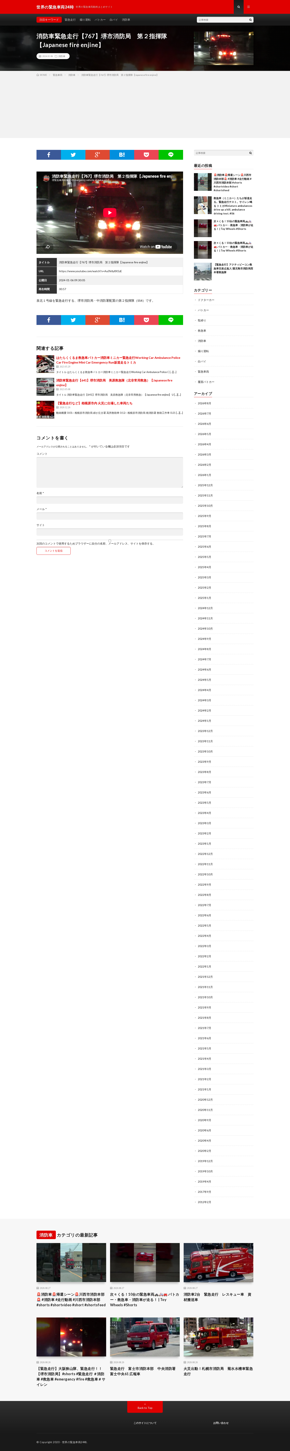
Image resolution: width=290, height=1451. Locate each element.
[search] (251, 20)
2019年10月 (205, 1171)
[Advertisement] (145, 106)
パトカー (100, 19)
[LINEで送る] (171, 155)
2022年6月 (204, 915)
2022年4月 (204, 935)
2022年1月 (204, 966)
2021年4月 (204, 1058)
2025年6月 (204, 546)
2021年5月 (204, 1048)
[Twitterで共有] (73, 155)
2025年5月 (204, 557)
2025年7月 (204, 536)
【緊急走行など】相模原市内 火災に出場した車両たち (94, 403)
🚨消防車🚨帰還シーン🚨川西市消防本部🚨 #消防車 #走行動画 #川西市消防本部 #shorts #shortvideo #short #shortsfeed (233, 182)
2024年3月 (204, 700)
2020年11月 (205, 1109)
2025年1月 (204, 597)
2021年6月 (204, 1038)
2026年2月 (204, 464)
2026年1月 (204, 475)
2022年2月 (204, 956)
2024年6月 (204, 669)
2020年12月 (205, 1099)
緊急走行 (70, 19)
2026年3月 (204, 454)
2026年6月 (204, 423)
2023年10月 (205, 751)
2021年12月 (205, 976)
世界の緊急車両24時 (74, 1442)
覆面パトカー (206, 381)
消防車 (126, 19)
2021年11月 (205, 987)
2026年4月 (204, 444)
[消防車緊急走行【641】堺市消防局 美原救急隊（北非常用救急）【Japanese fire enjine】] (45, 387)
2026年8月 (204, 403)
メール (41, 509)
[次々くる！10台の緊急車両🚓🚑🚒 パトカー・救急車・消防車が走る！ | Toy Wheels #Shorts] (203, 228)
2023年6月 (204, 792)
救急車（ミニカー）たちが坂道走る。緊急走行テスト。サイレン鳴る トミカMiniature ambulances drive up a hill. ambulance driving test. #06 (233, 206)
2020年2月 (204, 1150)
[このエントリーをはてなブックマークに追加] (122, 155)
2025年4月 (204, 567)
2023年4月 (204, 813)
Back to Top (145, 1407)
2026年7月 (204, 413)
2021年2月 (204, 1079)
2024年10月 (205, 628)
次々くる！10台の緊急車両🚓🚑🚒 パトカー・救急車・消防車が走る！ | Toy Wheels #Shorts (233, 225)
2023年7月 (204, 782)
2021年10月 (205, 997)
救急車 (202, 330)
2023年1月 (204, 843)
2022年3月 (204, 946)
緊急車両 (203, 371)
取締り (202, 320)
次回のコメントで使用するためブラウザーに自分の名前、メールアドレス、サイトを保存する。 (95, 543)
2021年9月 (204, 1007)
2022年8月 (204, 894)
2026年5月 (204, 434)
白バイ (114, 19)
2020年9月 (204, 1120)
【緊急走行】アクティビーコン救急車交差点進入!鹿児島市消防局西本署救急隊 (233, 268)
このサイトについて (145, 1422)
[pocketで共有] (146, 155)
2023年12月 (205, 731)
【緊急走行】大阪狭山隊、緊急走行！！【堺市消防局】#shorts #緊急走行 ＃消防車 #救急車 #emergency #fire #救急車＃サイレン (70, 1376)
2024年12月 (205, 608)
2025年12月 (205, 485)
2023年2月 (204, 833)
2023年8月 (204, 772)
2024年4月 (204, 690)
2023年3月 (204, 823)
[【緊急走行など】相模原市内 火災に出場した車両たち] (45, 409)
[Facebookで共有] (48, 155)
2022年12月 (205, 853)
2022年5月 (204, 925)
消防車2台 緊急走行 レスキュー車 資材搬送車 (218, 1297)
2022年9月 (204, 884)
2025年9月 (204, 516)
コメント (42, 453)
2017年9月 (204, 1191)
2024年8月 (204, 649)
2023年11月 (205, 741)
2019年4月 (204, 1181)
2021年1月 (204, 1089)
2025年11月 (205, 495)
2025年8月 (204, 526)
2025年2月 (204, 587)
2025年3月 (204, 577)
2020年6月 (204, 1130)
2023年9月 (204, 761)
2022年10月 (205, 874)
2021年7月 (204, 1028)
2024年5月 (204, 679)
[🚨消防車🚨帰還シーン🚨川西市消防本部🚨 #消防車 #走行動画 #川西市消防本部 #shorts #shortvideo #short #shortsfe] (203, 182)
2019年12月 (205, 1161)
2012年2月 (204, 1202)
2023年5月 (204, 802)
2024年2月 (204, 710)
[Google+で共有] (97, 155)
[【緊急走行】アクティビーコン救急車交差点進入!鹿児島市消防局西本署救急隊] (203, 271)
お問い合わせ (221, 1422)
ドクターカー (206, 300)
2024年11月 (205, 618)
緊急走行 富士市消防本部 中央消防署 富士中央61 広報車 (145, 1371)
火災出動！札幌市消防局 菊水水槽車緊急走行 (218, 1371)
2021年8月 (204, 1017)
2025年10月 (205, 505)
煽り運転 (85, 19)
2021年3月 (204, 1069)
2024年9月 (204, 638)
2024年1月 (204, 720)
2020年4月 (204, 1140)
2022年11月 (205, 864)
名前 (40, 493)
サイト (40, 525)
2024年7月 (204, 659)
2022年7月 (204, 905)
